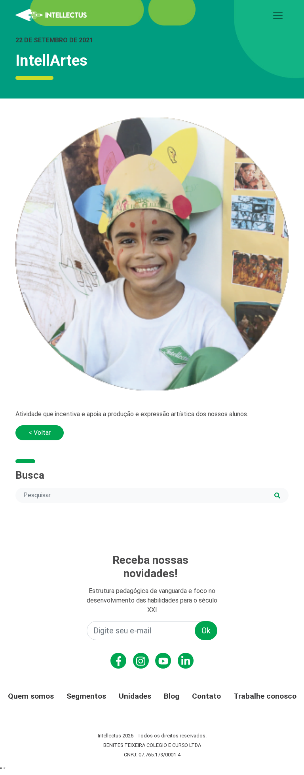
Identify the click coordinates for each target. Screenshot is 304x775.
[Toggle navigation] (278, 15)
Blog (171, 696)
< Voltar (39, 432)
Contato (206, 696)
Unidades (135, 696)
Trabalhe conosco (265, 696)
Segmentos (86, 696)
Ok (206, 630)
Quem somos (31, 696)
